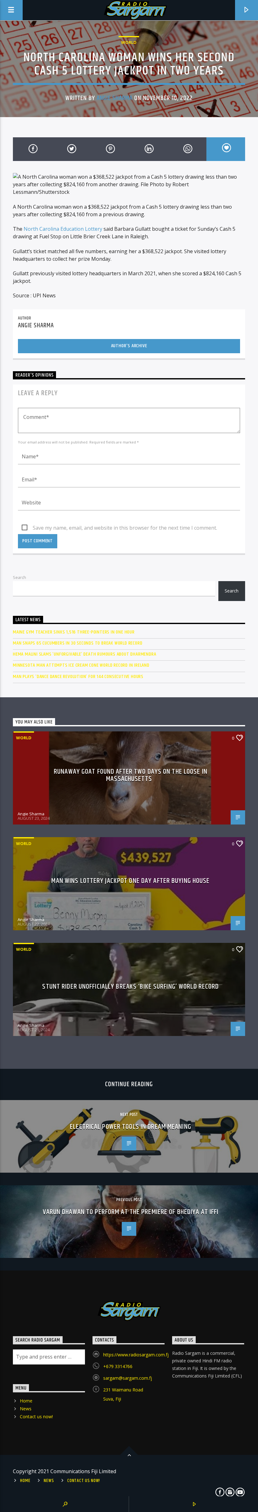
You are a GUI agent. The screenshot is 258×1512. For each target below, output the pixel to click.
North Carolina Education (54, 228)
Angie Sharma (114, 98)
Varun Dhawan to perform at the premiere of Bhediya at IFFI (131, 1211)
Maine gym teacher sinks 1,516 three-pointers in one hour (74, 632)
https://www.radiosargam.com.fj (136, 1355)
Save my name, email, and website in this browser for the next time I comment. (125, 527)
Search (19, 577)
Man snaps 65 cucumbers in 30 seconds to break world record (77, 643)
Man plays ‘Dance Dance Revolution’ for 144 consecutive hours (78, 677)
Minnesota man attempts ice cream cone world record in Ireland (81, 665)
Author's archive (129, 346)
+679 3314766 (117, 1366)
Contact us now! (36, 1417)
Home (26, 1401)
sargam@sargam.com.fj (127, 1378)
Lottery (93, 228)
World (129, 42)
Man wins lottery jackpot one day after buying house (130, 880)
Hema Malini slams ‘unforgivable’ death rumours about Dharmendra (84, 654)
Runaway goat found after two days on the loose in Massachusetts (130, 775)
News (25, 1409)
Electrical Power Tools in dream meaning (130, 1126)
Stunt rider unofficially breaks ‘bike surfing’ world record (130, 986)
